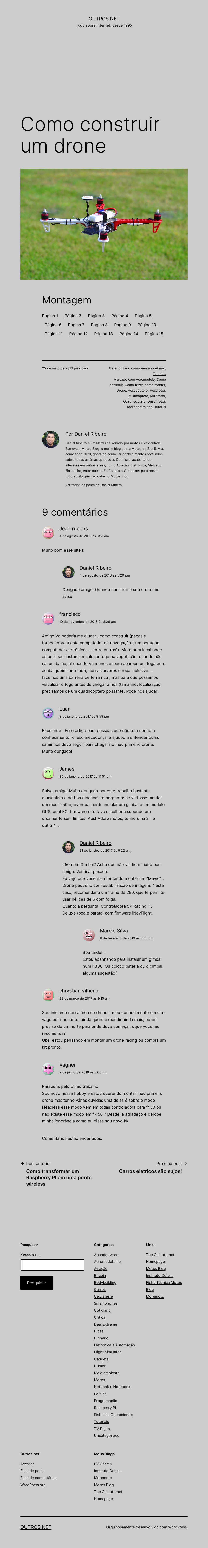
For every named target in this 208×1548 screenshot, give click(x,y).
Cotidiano (102, 1310)
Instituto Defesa (159, 1275)
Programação (105, 1401)
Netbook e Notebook (112, 1387)
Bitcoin (100, 1275)
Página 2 (73, 315)
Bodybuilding (105, 1282)
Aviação (100, 1268)
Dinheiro (101, 1338)
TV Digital (102, 1429)
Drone (121, 390)
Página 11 (54, 333)
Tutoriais (159, 374)
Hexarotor (157, 390)
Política (100, 1394)
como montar (155, 385)
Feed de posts (32, 1471)
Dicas (98, 1331)
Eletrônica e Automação (114, 1345)
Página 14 (128, 333)
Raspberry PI (105, 1408)
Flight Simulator (107, 1352)
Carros (100, 1289)
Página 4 (119, 315)
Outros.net (104, 19)
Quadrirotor (156, 401)
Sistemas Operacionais (113, 1414)
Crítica (99, 1317)
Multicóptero (138, 396)
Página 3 (96, 315)
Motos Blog (156, 1268)
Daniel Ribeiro (96, 568)
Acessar (27, 1464)
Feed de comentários (38, 1478)
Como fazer (134, 385)
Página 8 (99, 324)
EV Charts (103, 1464)
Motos (99, 1380)
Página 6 (53, 324)
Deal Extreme (105, 1324)
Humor (100, 1366)
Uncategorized (106, 1435)
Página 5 (143, 315)
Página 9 (122, 324)
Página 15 (154, 333)
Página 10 (147, 324)
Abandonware (106, 1255)
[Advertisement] (104, 76)
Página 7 (76, 324)
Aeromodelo (145, 379)
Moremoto (155, 1296)
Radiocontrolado (140, 407)
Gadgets (101, 1359)
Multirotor (157, 396)
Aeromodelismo (153, 368)
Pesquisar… (30, 1254)
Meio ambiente (106, 1373)
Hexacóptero (138, 390)
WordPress (177, 1527)
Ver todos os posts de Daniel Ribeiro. (94, 485)
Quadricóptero (134, 401)
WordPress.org (33, 1485)
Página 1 (50, 315)
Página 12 (78, 333)
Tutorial (160, 407)
